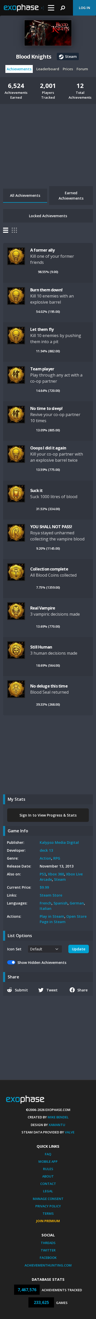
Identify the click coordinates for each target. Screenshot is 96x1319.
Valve (69, 1132)
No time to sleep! (46, 408)
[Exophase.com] (24, 8)
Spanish (61, 903)
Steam (60, 879)
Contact (48, 1183)
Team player (42, 369)
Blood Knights (33, 56)
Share (82, 990)
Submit (21, 990)
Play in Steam (52, 916)
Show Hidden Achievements (41, 962)
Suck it (36, 490)
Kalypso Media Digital (59, 842)
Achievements (19, 69)
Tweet (52, 990)
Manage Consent (48, 1198)
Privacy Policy (48, 1206)
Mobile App (48, 1161)
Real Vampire (42, 608)
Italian (45, 908)
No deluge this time (49, 686)
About (48, 1176)
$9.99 (44, 887)
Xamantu (57, 1124)
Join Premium (48, 1221)
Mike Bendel (58, 1117)
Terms (48, 1213)
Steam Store (51, 895)
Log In (84, 7)
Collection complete (49, 569)
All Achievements (25, 195)
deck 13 (46, 850)
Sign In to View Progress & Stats (48, 815)
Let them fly (42, 329)
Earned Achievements (71, 195)
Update (78, 949)
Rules (48, 1169)
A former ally (42, 250)
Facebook (48, 1257)
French (45, 903)
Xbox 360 (56, 874)
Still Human (41, 647)
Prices (68, 69)
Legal (48, 1191)
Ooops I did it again (48, 448)
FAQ (48, 1154)
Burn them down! (46, 290)
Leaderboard (47, 69)
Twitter (48, 1250)
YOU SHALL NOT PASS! (51, 526)
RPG (56, 858)
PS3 (43, 874)
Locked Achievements (48, 215)
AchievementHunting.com (48, 1265)
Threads (48, 1242)
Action (45, 858)
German (77, 903)
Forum (82, 69)
